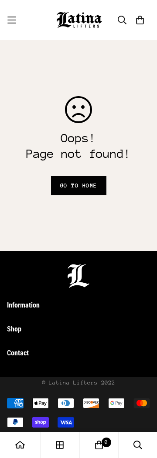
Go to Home (78, 185)
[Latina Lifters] (78, 20)
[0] (99, 445)
